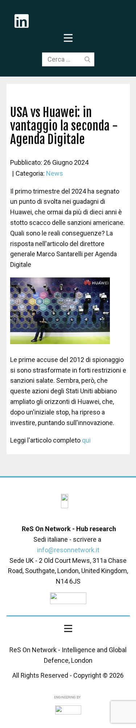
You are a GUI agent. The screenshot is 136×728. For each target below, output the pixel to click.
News (54, 173)
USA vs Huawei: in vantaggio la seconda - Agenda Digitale (64, 126)
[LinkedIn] (64, 501)
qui (86, 440)
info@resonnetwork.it (68, 550)
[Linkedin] (22, 21)
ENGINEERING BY (67, 697)
